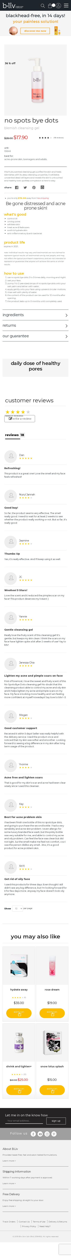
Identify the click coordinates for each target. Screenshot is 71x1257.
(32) (24, 1074)
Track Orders (9, 1221)
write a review (21, 418)
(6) (25, 997)
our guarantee (16, 336)
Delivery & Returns (58, 1221)
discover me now (35, 30)
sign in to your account (58, 6)
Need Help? (44, 1226)
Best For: (8, 156)
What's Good (15, 214)
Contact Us (24, 1221)
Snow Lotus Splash (52, 1066)
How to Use (14, 273)
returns (9, 325)
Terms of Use (39, 1221)
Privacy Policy (29, 1226)
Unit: (6, 147)
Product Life (14, 242)
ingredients (13, 315)
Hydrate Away (19, 989)
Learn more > (9, 1160)
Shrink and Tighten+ (19, 1066)
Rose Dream (52, 989)
